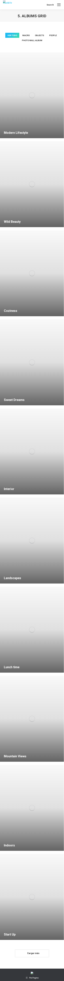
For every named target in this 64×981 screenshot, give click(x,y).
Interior (9, 489)
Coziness (10, 311)
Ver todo (12, 35)
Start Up (10, 934)
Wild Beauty (12, 222)
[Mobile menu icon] (59, 5)
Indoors (9, 845)
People (53, 35)
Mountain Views (15, 756)
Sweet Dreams (14, 400)
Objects (39, 35)
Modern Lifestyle (16, 133)
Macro (26, 35)
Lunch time (11, 667)
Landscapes (12, 578)
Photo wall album (32, 40)
